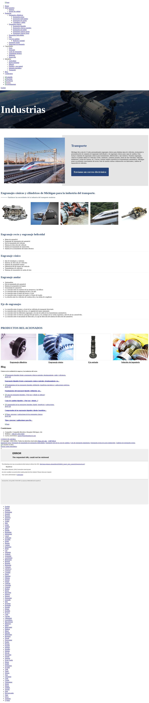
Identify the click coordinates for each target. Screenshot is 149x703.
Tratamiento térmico (15, 53)
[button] (90, 172)
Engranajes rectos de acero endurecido (103, 443)
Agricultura (12, 61)
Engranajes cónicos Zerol (21, 33)
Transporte (12, 70)
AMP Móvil (52, 441)
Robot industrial (14, 62)
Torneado (12, 50)
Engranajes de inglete (20, 30)
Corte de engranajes (15, 52)
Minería (11, 64)
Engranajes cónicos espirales (22, 28)
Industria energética (15, 68)
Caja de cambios (14, 39)
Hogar (7, 6)
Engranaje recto (6, 443)
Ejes (10, 37)
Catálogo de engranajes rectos (125, 443)
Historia (11, 9)
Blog (6, 72)
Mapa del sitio (42, 441)
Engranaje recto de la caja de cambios (58, 443)
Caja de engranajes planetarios (80, 443)
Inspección (12, 57)
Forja (10, 48)
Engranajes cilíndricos (16, 15)
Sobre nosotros (9, 8)
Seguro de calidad (14, 11)
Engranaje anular (14, 42)
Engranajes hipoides (19, 26)
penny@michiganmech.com (27, 436)
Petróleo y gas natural (16, 66)
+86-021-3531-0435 (17, 434)
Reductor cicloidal (19, 41)
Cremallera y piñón (19, 22)
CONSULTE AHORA (8, 439)
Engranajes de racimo (20, 20)
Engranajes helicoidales (20, 19)
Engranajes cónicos (15, 24)
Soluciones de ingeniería (17, 44)
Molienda (12, 55)
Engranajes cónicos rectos (21, 31)
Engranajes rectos (18, 17)
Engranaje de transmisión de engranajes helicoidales (28, 443)
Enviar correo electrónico (9, 446)
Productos (8, 13)
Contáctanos (9, 73)
